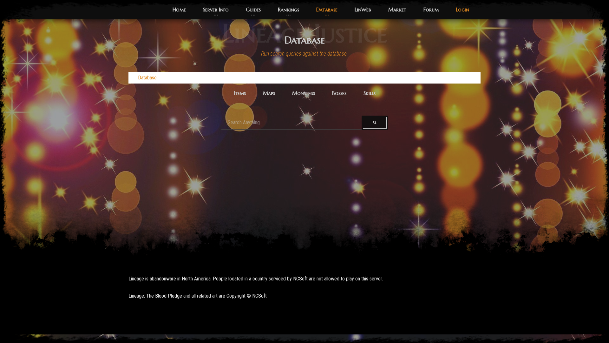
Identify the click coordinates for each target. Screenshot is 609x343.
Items (240, 93)
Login (462, 9)
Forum (431, 9)
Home (179, 9)
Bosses (339, 93)
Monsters (303, 93)
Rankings (288, 9)
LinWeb (363, 9)
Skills (369, 93)
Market (397, 9)
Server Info (216, 9)
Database (326, 9)
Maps (269, 93)
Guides (253, 9)
